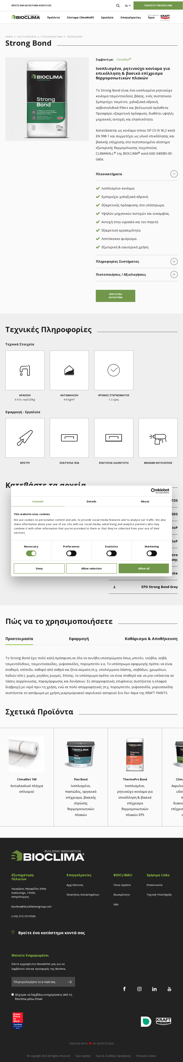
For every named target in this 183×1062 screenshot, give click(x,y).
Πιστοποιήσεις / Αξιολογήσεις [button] (121, 274)
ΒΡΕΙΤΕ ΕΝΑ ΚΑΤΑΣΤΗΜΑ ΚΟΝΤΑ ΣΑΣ (31, 5)
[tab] (19, 639)
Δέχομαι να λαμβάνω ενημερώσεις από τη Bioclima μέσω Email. (43, 997)
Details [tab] (91, 501)
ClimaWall (123, 59)
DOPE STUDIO (105, 1043)
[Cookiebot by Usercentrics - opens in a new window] (153, 491)
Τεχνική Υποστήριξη (159, 894)
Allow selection (91, 568)
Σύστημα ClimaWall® (80, 17)
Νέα (115, 904)
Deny (39, 568)
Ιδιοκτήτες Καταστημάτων (82, 894)
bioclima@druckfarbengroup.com (31, 906)
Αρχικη (9, 36)
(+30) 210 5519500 (23, 916)
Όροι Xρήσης (82, 1056)
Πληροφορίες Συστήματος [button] (117, 261)
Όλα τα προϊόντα (26, 36)
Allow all (143, 568)
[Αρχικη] (25, 17)
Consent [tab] (38, 501)
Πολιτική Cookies (146, 1056)
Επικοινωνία (154, 885)
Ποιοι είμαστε (122, 885)
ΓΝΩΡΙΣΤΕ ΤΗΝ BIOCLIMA (158, 5)
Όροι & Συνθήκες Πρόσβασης (113, 1056)
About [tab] (145, 501)
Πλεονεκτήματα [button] (109, 174)
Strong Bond (74, 36)
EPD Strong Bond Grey (159, 587)
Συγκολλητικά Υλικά (51, 36)
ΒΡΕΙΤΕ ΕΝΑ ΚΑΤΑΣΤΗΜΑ (115, 296)
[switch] (71, 553)
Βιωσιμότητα (121, 894)
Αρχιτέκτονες (74, 885)
